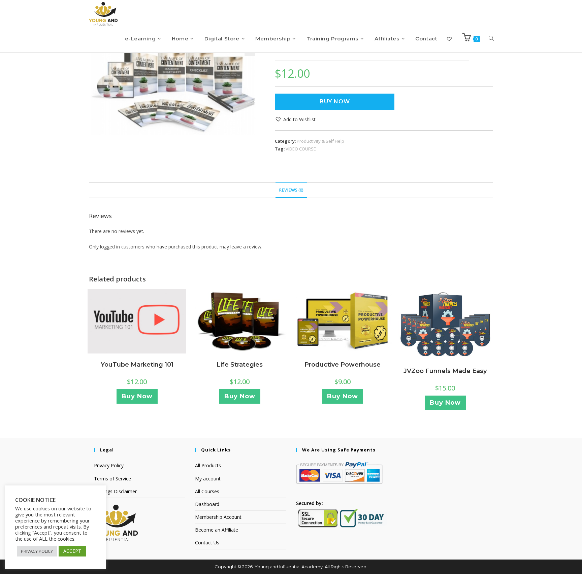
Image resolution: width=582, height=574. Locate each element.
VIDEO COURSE (301, 149)
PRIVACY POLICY (37, 551)
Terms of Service (112, 478)
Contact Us (207, 542)
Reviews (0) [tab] (291, 190)
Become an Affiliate (216, 530)
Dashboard (207, 504)
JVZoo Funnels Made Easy (445, 371)
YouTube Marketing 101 (137, 364)
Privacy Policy (109, 465)
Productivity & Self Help (320, 141)
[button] (295, 119)
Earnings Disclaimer (115, 491)
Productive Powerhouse (342, 364)
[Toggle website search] (491, 38)
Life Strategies (240, 364)
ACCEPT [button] (72, 551)
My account (208, 478)
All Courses (207, 491)
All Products (208, 465)
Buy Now (335, 101)
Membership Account (218, 517)
